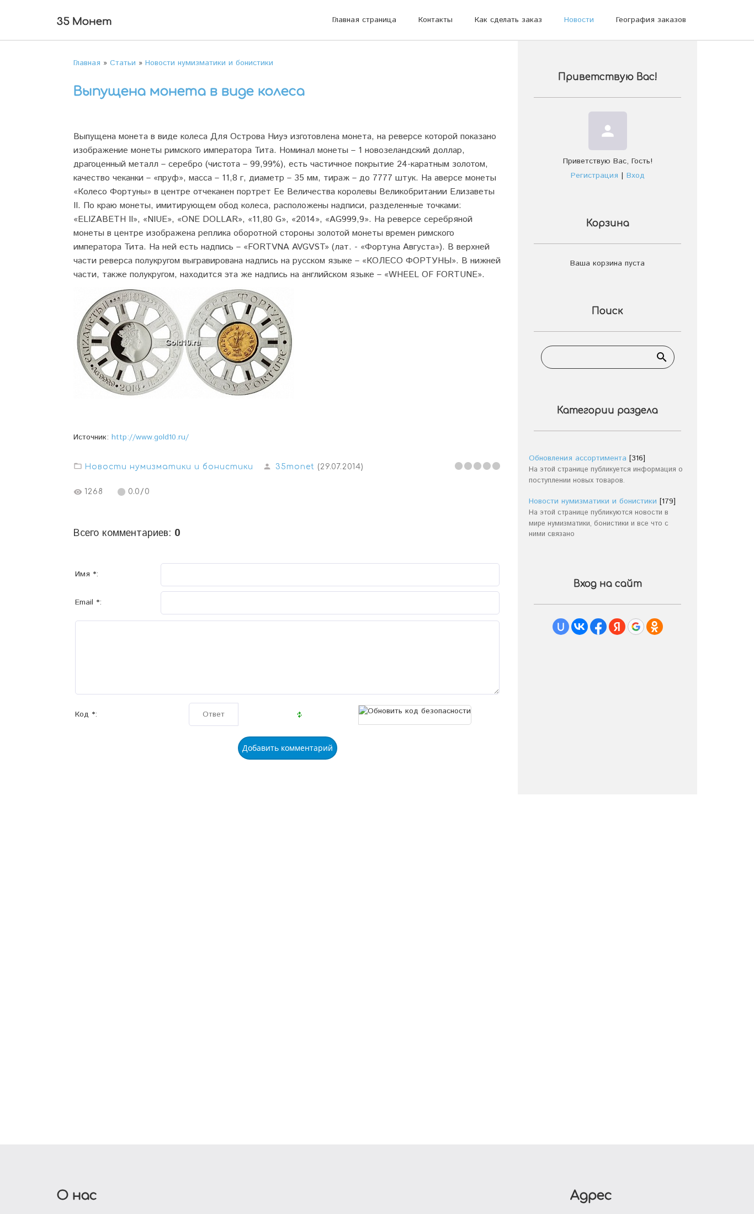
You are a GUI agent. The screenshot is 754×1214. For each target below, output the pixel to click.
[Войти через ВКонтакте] (579, 626)
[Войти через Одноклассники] (654, 626)
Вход (635, 175)
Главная (86, 62)
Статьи (123, 62)
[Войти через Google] (636, 626)
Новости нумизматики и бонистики (209, 62)
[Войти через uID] (561, 626)
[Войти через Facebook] (598, 626)
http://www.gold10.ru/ (150, 437)
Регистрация (594, 175)
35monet (295, 467)
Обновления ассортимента (577, 458)
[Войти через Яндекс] (617, 626)
